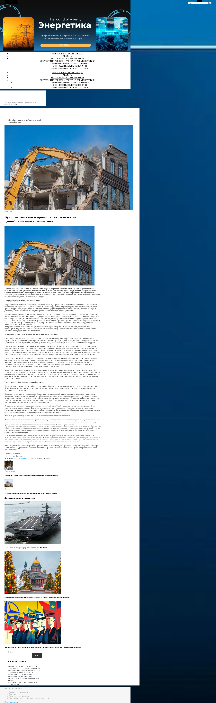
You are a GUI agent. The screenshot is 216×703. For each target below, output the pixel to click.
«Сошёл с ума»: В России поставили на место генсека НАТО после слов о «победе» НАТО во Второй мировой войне (42, 647)
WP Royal (18, 688)
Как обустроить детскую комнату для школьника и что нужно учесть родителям (24, 667)
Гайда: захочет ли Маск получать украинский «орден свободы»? (20, 675)
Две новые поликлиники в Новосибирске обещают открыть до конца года (24, 671)
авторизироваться (20, 458)
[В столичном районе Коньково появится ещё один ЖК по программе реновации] (8, 487)
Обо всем (67, 56)
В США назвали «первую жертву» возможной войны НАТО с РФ (25, 548)
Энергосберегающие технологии (70, 66)
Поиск (10, 652)
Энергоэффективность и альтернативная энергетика (67, 61)
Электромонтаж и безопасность (67, 58)
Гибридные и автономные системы (69, 68)
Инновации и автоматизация (67, 53)
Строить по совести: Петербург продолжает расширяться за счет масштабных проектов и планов (36, 597)
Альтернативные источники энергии (69, 63)
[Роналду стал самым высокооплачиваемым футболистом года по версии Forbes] (8, 469)
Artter (9, 460)
